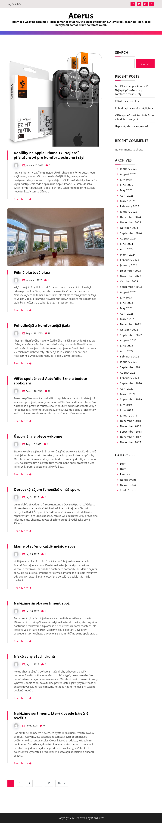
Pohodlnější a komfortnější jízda (42, 325)
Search (121, 52)
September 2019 (131, 399)
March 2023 (128, 319)
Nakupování (128, 479)
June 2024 (126, 244)
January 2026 (128, 169)
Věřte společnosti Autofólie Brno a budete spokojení (50, 380)
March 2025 (128, 201)
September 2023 (131, 287)
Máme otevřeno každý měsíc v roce (44, 546)
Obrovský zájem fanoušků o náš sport (47, 489)
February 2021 (129, 378)
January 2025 (128, 211)
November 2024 (130, 222)
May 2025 (126, 190)
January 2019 (128, 415)
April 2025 (127, 195)
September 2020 (131, 383)
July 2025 (126, 179)
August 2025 (128, 174)
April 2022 (127, 351)
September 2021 (131, 367)
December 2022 (130, 324)
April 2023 (127, 313)
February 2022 (129, 356)
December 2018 (130, 421)
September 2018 (131, 431)
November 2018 (130, 426)
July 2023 (126, 297)
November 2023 (130, 276)
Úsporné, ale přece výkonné (38, 436)
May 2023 (126, 308)
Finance (125, 474)
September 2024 (131, 233)
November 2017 (130, 442)
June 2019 (126, 410)
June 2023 (126, 303)
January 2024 (128, 265)
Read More (21, 199)
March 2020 (128, 394)
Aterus (81, 15)
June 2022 (126, 346)
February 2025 (129, 206)
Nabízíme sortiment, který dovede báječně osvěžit (51, 715)
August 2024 (128, 238)
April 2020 (127, 388)
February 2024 (129, 260)
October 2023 (129, 281)
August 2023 (128, 292)
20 (48, 783)
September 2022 (131, 335)
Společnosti (128, 490)
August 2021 (128, 372)
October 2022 (129, 329)
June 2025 (126, 185)
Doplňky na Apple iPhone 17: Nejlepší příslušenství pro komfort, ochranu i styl (49, 155)
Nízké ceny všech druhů (34, 656)
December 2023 (130, 270)
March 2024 (128, 254)
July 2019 (126, 405)
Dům (123, 463)
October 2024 (129, 228)
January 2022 (128, 362)
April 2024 (127, 249)
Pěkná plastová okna (32, 272)
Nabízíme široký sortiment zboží (42, 603)
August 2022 (128, 340)
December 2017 (130, 437)
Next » (61, 783)
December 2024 (130, 217)
